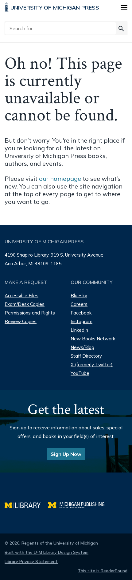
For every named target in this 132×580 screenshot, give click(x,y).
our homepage (60, 178)
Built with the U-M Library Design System (46, 552)
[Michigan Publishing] (79, 504)
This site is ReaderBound (102, 571)
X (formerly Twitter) (92, 364)
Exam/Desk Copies (25, 304)
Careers (79, 304)
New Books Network (93, 339)
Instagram (81, 321)
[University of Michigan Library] (26, 504)
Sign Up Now (66, 454)
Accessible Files (21, 295)
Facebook (81, 313)
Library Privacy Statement (31, 561)
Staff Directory (86, 356)
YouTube (80, 373)
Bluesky (79, 295)
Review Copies (21, 321)
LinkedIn (79, 330)
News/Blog (82, 347)
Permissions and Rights (30, 313)
